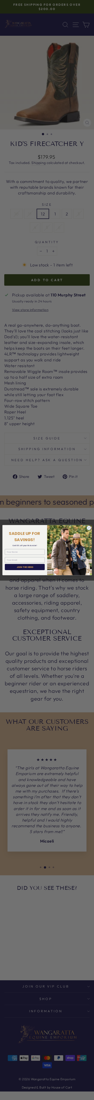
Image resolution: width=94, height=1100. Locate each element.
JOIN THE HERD (24, 567)
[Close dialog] (89, 528)
